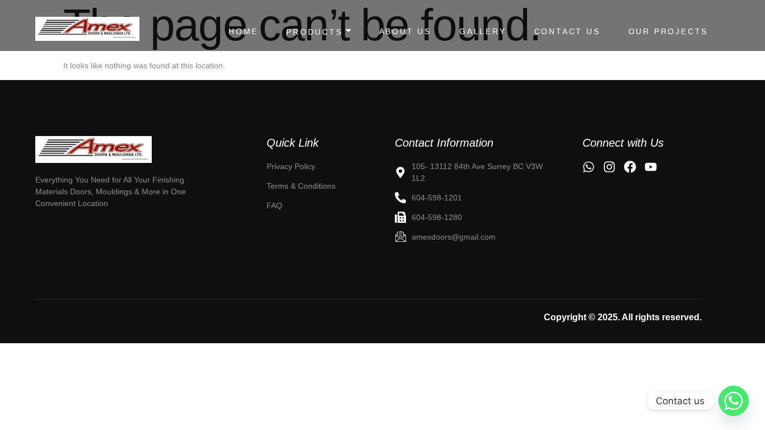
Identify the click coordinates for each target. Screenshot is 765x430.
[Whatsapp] (734, 401)
